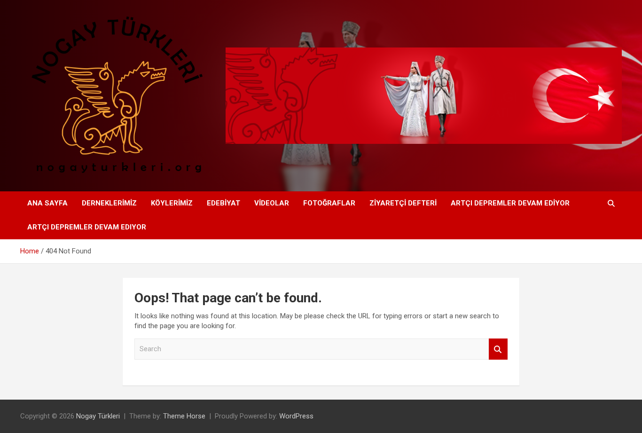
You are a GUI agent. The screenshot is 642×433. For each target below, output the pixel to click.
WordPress (296, 416)
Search (498, 349)
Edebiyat (223, 203)
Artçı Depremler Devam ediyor (510, 203)
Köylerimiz (172, 203)
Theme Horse (184, 416)
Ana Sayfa (47, 203)
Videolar (271, 203)
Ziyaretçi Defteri (403, 203)
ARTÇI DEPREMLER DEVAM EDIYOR (86, 227)
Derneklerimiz (109, 203)
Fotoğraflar (329, 203)
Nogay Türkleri (98, 416)
